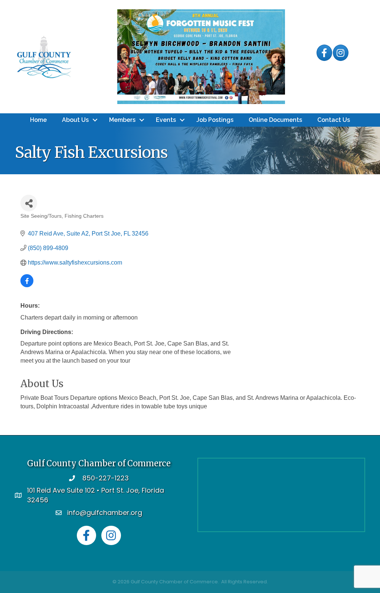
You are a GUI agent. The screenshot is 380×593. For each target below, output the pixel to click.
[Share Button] (28, 203)
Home (38, 119)
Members (122, 119)
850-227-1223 (105, 478)
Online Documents (275, 119)
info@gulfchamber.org (104, 512)
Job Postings (214, 119)
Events (166, 119)
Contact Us (333, 119)
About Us (75, 119)
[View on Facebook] (26, 285)
